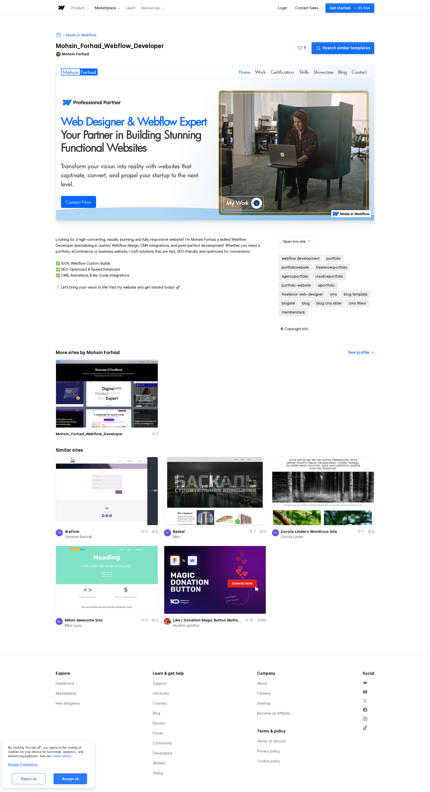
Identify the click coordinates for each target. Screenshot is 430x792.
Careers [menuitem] (263, 693)
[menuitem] (365, 682)
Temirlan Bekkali (78, 537)
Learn (130, 8)
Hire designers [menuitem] (68, 703)
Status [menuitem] (158, 773)
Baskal (179, 532)
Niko (176, 537)
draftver (72, 532)
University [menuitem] (161, 693)
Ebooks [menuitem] (159, 723)
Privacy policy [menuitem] (268, 751)
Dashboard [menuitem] (65, 683)
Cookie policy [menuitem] (268, 761)
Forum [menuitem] (158, 733)
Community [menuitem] (162, 743)
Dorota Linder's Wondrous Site (309, 532)
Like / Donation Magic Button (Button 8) (208, 620)
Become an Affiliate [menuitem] (273, 713)
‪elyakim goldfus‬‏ (186, 625)
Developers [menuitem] (162, 753)
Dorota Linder (292, 537)
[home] (61, 8)
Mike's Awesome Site (83, 620)
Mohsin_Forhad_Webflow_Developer (89, 434)
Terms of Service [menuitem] (271, 741)
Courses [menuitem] (160, 703)
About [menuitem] (262, 683)
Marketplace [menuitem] (66, 693)
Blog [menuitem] (156, 713)
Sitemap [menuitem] (264, 703)
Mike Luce (73, 625)
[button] (80, 8)
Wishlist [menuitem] (159, 763)
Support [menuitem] (159, 683)
